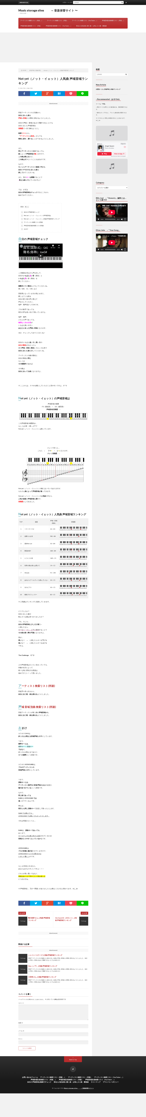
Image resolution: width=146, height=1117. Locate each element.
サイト (20, 1039)
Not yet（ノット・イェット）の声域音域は (36, 215)
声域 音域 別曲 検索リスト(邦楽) (33, 225)
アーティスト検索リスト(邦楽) (32, 222)
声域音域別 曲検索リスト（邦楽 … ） (113, 20)
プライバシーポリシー (111, 1082)
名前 (20, 1023)
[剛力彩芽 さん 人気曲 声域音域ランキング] (22, 921)
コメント (21, 1003)
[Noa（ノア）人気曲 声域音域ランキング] (22, 969)
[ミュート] (122, 219)
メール (21, 1031)
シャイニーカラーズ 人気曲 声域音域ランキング (45, 955)
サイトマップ (96, 1082)
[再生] (99, 219)
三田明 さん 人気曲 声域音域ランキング (42, 977)
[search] (122, 2)
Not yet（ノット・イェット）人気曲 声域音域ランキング (41, 219)
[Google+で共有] (47, 93)
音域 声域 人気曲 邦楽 (26, 88)
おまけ (25, 229)
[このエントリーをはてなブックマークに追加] (59, 93)
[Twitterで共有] (36, 93)
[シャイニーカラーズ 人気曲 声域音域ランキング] (22, 958)
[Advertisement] (73, 47)
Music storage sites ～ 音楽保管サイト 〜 (48, 10)
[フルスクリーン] (125, 219)
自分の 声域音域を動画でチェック (39, 1082)
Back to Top (73, 1059)
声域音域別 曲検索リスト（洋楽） (31, 26)
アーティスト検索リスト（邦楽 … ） (31, 20)
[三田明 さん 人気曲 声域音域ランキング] (22, 980)
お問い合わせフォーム (30, 1077)
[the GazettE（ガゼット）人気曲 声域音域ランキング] (83, 921)
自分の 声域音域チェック (31, 212)
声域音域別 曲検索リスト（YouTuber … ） (59, 26)
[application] (112, 212)
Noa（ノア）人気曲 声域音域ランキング (42, 966)
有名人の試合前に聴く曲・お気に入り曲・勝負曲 (91, 26)
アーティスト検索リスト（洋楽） (57, 20)
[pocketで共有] (71, 93)
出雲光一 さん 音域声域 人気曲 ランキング (61, 2)
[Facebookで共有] (24, 93)
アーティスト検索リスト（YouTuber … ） (85, 20)
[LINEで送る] (82, 93)
